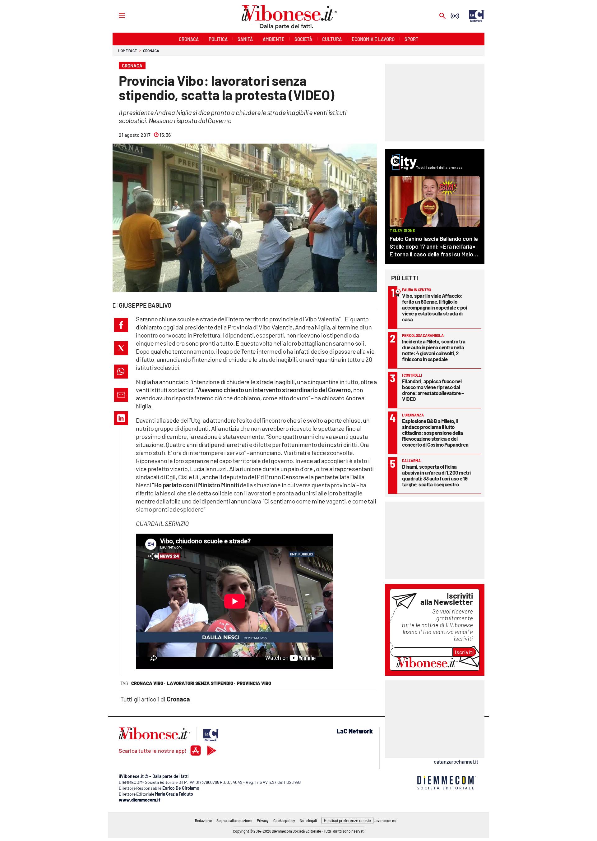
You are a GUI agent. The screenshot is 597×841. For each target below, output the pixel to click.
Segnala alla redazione (234, 820)
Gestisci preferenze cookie (347, 820)
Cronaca (151, 50)
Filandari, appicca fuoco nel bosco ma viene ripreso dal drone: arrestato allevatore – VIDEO (433, 390)
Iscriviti (464, 652)
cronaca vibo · (148, 683)
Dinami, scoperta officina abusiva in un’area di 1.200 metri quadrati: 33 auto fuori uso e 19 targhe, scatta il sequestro (436, 475)
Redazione (203, 820)
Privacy (263, 820)
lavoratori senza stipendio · (201, 683)
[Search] (442, 16)
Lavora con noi (385, 820)
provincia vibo (254, 683)
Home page (127, 50)
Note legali (308, 820)
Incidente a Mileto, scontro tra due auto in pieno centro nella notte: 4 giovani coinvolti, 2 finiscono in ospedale (433, 350)
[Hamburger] (116, 15)
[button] (121, 324)
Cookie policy (284, 820)
